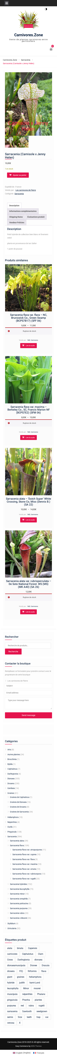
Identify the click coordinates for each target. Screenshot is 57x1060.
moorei (37, 988)
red (22, 1005)
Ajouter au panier (19, 175)
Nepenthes (12, 822)
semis (10, 1017)
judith (22, 982)
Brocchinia (12, 759)
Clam (40, 954)
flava (43, 971)
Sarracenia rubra (17, 913)
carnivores (12, 954)
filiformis (32, 971)
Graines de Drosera (18, 807)
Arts (9, 749)
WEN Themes (36, 1046)
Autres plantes (13, 754)
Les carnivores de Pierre (25, 190)
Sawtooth (27, 1011)
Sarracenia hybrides (18, 884)
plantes (38, 1000)
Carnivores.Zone (28, 35)
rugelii (42, 1005)
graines (20, 977)
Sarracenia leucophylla (19, 889)
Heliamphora (13, 817)
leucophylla (12, 988)
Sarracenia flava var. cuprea (24, 854)
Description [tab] (14, 205)
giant (9, 977)
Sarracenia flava (17, 845)
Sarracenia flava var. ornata (24, 869)
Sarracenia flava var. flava (23, 859)
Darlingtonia (12, 774)
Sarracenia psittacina (19, 903)
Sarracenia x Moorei (18, 918)
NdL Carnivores (33, 340)
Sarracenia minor (17, 894)
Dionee (33, 965)
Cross (10, 959)
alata (9, 948)
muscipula (12, 994)
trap (38, 1017)
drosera (11, 971)
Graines (10, 793)
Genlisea (11, 788)
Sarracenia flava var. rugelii (24, 879)
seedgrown (42, 1011)
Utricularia (11, 928)
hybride (10, 982)
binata (20, 948)
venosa (10, 1022)
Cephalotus (12, 769)
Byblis (10, 764)
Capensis (32, 948)
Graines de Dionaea (18, 802)
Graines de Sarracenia (19, 812)
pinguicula (12, 1000)
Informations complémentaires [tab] (23, 211)
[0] (51, 49)
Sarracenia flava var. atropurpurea (27, 850)
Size (20, 1017)
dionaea (38, 959)
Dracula (45, 965)
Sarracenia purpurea (19, 908)
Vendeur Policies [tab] (16, 222)
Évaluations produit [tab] (36, 217)
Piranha (26, 1000)
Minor (26, 988)
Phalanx (41, 994)
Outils (9, 827)
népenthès (27, 994)
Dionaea (11, 778)
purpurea (11, 1005)
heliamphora (35, 977)
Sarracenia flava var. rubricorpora (26, 874)
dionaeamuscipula (16, 965)
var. (47, 1017)
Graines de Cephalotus (19, 797)
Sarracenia (25, 60)
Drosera (10, 783)
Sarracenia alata (17, 841)
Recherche (13, 651)
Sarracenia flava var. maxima (24, 864)
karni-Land (35, 982)
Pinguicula (11, 832)
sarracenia (12, 1011)
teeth (29, 1017)
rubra (31, 1005)
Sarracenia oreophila (19, 899)
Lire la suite (30, 345)
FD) (21, 971)
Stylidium (11, 923)
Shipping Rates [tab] (16, 217)
